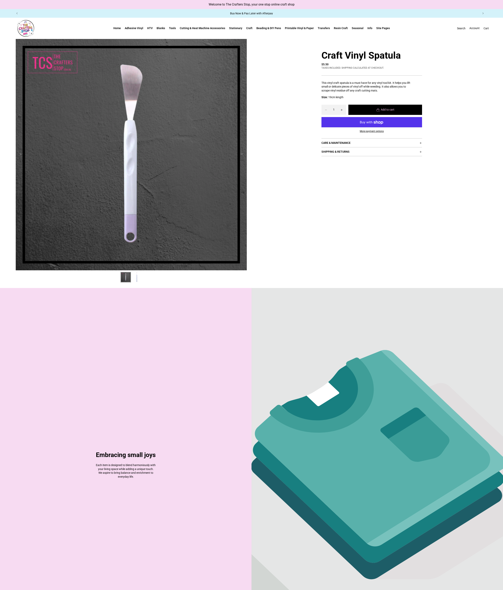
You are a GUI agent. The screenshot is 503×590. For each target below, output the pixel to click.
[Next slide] (483, 13)
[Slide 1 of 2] (125, 277)
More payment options (372, 131)
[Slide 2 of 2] (136, 277)
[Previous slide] (17, 13)
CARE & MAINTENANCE (336, 142)
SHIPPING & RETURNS (335, 151)
